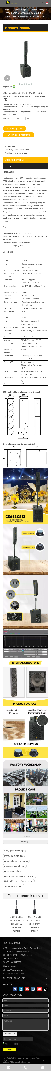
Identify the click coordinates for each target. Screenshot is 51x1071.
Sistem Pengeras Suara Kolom (18, 881)
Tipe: (7, 150)
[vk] (39, 989)
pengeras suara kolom (14, 866)
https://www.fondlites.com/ (15, 973)
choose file (10, 1034)
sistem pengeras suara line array (19, 876)
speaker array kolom (13, 886)
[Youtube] (27, 989)
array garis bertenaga (14, 851)
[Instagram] (33, 989)
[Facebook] (15, 989)
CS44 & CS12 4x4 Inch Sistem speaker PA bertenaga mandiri (16, 924)
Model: (7, 146)
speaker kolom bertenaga (16, 861)
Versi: (7, 153)
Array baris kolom (12, 871)
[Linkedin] (21, 989)
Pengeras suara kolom (14, 856)
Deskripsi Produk (14, 159)
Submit (9, 1049)
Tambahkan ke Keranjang (18, 135)
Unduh (8, 166)
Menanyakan (16, 128)
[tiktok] (46, 989)
